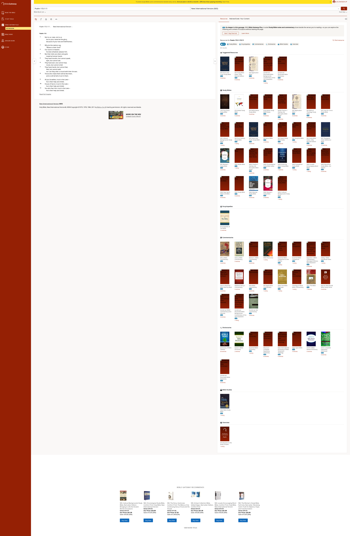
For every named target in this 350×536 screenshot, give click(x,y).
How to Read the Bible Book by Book (226, 286)
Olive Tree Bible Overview (282, 286)
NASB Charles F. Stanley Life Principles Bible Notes (282, 113)
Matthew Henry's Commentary (240, 286)
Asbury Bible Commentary (238, 258)
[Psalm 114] (34, 61)
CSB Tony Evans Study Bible (225, 111)
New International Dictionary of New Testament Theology (283, 350)
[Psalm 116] (215, 61)
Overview (225, 423)
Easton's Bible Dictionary (239, 348)
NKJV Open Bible (297, 348)
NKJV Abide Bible (240, 164)
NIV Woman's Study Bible (224, 165)
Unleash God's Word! (133, 116)
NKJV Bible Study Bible (225, 410)
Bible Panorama (268, 258)
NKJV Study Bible (240, 192)
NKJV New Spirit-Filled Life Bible (225, 193)
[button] (339, 2)
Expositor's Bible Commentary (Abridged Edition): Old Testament (312, 260)
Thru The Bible (311, 285)
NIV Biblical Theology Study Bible (311, 112)
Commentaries (227, 238)
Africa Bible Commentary (224, 258)
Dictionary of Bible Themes (225, 348)
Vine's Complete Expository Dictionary (326, 349)
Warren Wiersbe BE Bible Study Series (327, 286)
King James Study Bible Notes (268, 111)
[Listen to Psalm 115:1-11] (56, 19)
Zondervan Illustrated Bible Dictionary (283, 74)
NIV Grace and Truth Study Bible (225, 73)
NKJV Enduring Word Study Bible (283, 165)
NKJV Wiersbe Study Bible (253, 193)
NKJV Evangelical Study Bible (297, 165)
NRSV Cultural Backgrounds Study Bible (284, 193)
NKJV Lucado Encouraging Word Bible (312, 166)
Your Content (244, 19)
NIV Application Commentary (268, 286)
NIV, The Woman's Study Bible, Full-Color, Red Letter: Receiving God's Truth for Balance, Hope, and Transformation (249, 506)
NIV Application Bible (253, 73)
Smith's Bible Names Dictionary (312, 348)
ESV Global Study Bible (240, 111)
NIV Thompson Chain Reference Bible (326, 139)
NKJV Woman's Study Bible (267, 193)
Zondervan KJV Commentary (253, 311)
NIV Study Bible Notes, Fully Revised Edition (239, 74)
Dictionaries (226, 328)
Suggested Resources (230, 53)
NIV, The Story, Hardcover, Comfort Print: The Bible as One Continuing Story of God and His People (178, 506)
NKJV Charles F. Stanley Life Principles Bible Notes (253, 167)
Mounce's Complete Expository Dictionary (266, 350)
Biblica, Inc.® (101, 107)
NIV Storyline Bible (298, 138)
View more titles (190, 528)
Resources (224, 19)
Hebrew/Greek (234, 19)
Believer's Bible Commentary (253, 258)
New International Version (49, 104)
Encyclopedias (227, 206)
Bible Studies (227, 390)
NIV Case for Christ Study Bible (327, 111)
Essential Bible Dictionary (253, 348)
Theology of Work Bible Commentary (298, 286)
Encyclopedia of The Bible (225, 227)
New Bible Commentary (253, 286)
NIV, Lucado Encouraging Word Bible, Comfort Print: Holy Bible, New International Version (225, 505)
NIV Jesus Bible (268, 138)
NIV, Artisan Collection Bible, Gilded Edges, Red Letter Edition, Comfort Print (202, 505)
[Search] (344, 8)
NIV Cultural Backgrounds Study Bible (226, 139)
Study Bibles (226, 90)
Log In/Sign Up (341, 2)
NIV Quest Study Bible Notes (283, 139)
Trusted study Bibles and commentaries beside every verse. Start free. (182, 2)
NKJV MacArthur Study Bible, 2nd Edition (326, 166)
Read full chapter (45, 94)
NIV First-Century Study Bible (240, 139)
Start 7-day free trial (230, 33)
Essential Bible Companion (296, 258)
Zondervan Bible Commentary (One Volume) (225, 311)
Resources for (232, 40)
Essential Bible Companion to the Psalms (283, 259)
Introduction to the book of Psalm (226, 443)
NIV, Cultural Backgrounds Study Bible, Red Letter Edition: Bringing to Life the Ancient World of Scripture (131, 506)
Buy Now (124, 520)
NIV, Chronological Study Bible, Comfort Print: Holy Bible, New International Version (154, 505)
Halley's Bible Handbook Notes (326, 258)
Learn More (245, 33)
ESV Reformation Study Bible (254, 111)
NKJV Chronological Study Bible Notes (269, 165)
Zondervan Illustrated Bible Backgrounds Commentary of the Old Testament (269, 76)
